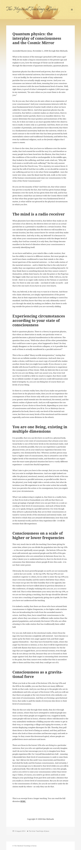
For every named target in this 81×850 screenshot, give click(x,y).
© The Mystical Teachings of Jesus (24, 846)
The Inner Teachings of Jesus (39, 831)
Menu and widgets (72, 12)
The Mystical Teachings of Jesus (31, 9)
